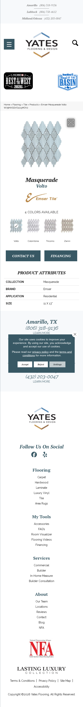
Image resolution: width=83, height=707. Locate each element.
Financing (61, 255)
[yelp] (45, 455)
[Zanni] (67, 225)
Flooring (17, 104)
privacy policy (40, 351)
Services (41, 558)
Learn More (41, 333)
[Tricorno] (50, 225)
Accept (24, 364)
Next (77, 225)
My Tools (41, 516)
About (41, 594)
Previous (6, 225)
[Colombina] (33, 225)
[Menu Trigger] (9, 44)
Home (7, 104)
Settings (57, 364)
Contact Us (23, 255)
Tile (25, 104)
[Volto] (16, 225)
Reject (41, 364)
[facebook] (34, 455)
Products (34, 104)
